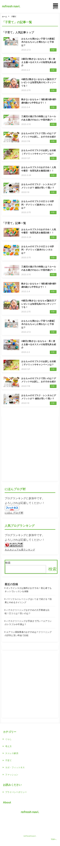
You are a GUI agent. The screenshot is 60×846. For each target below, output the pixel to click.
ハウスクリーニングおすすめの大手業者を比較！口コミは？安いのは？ (27, 612)
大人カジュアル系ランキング (20, 549)
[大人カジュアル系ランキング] (14, 545)
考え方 (8, 746)
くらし (8, 739)
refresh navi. (11, 6)
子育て (13, 16)
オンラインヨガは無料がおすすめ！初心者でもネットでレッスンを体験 (28, 590)
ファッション (11, 774)
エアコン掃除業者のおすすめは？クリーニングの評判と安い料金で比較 (28, 634)
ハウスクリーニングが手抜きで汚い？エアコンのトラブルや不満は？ (28, 623)
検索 (7, 562)
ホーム (4, 16)
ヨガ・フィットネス (15, 767)
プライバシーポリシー (16, 792)
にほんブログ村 (14, 512)
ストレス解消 (11, 753)
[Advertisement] (30, 448)
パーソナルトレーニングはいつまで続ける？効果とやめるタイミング (28, 601)
